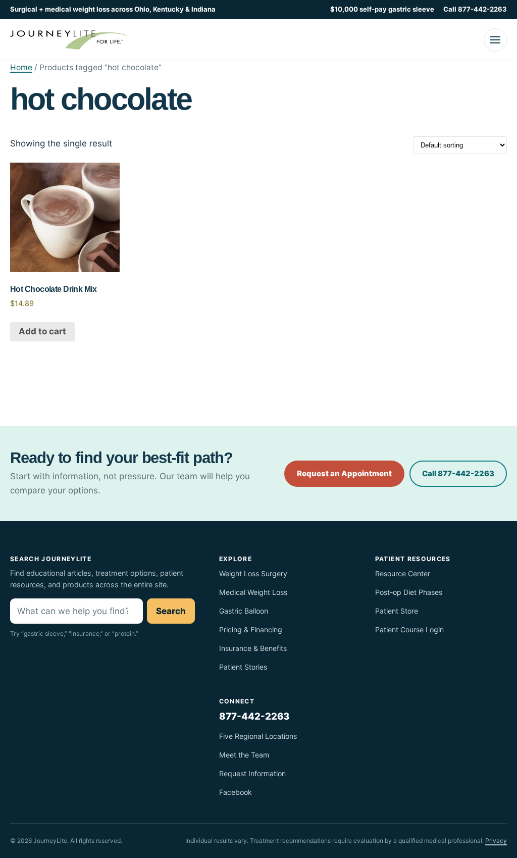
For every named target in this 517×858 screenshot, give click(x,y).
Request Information (252, 773)
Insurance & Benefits (253, 648)
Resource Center (402, 573)
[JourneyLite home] (69, 40)
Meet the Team (244, 754)
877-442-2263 (254, 716)
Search (171, 611)
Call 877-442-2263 (475, 9)
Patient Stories (243, 667)
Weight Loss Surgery (253, 573)
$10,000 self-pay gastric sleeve (382, 9)
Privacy (496, 840)
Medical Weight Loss (253, 592)
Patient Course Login (409, 629)
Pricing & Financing (250, 629)
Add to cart (42, 331)
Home (21, 67)
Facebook (235, 792)
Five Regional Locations (258, 736)
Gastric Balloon (243, 611)
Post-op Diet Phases (408, 592)
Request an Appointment (344, 473)
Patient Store (396, 611)
